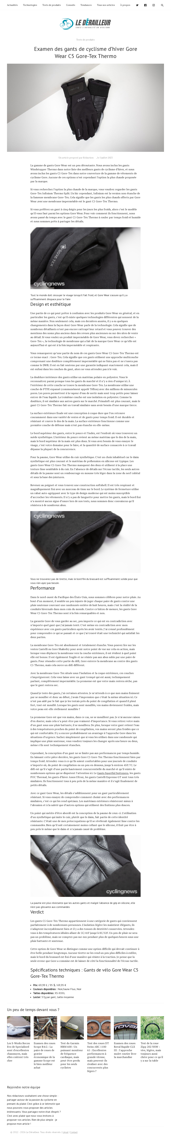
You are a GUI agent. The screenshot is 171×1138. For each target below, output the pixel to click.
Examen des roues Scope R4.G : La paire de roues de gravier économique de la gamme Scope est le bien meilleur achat (44, 1055)
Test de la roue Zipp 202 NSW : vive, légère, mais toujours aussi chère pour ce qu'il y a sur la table (152, 1051)
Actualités (12, 4)
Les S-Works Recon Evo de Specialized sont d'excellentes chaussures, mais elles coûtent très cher (18, 1051)
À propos (125, 4)
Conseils (70, 4)
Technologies (30, 4)
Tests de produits (51, 4)
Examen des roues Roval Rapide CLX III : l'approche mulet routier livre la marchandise (125, 1050)
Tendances (86, 4)
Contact (73, 1132)
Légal (65, 1132)
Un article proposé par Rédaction (76, 157)
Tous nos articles (106, 4)
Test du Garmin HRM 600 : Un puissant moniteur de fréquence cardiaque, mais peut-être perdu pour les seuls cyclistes (71, 1055)
